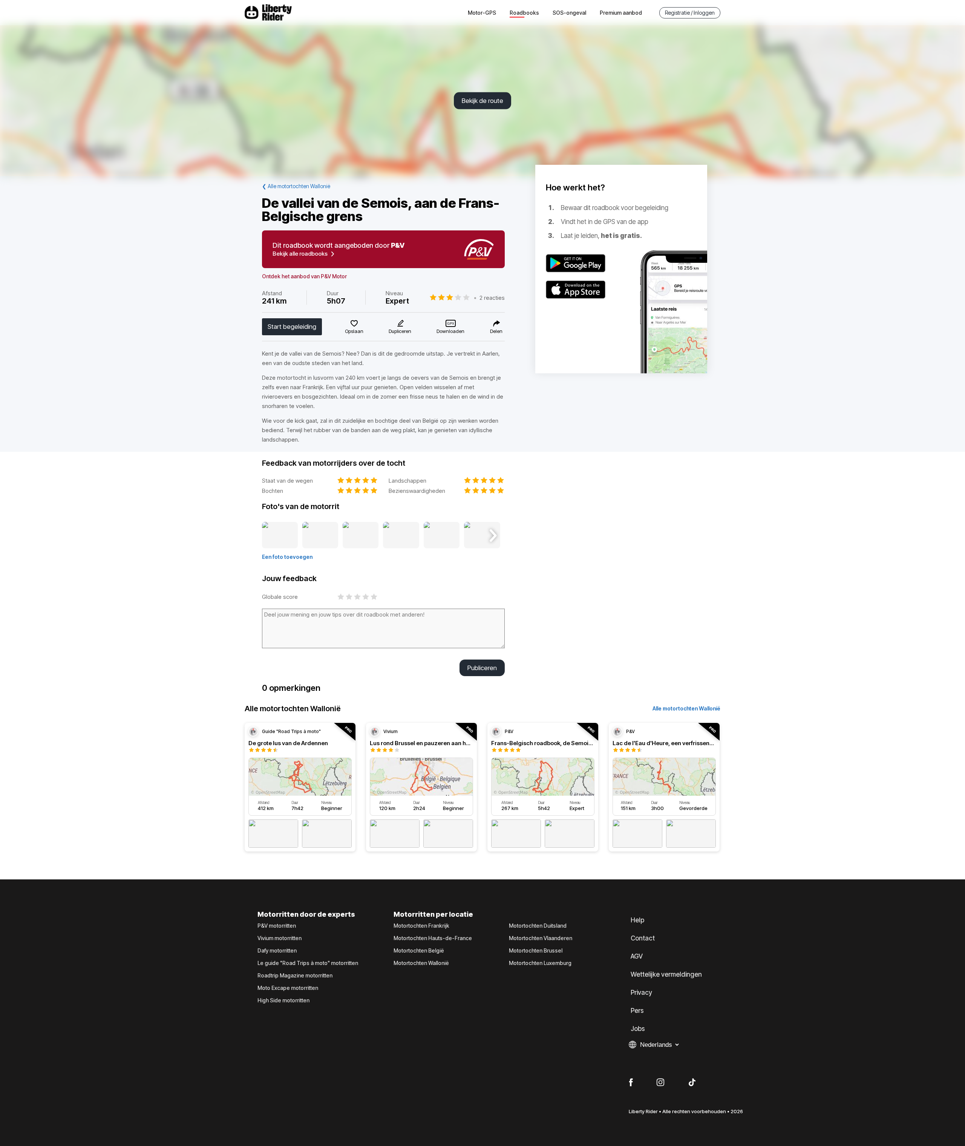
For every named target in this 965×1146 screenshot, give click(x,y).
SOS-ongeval (569, 12)
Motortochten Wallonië (421, 963)
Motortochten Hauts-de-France (433, 938)
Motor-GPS (482, 12)
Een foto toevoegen (287, 557)
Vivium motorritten (279, 938)
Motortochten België (419, 950)
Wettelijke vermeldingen (666, 974)
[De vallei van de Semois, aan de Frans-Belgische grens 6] (482, 535)
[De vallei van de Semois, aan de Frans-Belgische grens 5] (442, 535)
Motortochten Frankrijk (421, 925)
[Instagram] (660, 1082)
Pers (637, 1010)
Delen (496, 331)
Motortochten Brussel (535, 950)
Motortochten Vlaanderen (540, 938)
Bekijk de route (482, 100)
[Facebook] (631, 1082)
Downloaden (450, 331)
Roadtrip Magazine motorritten (294, 975)
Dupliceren (400, 331)
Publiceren (482, 668)
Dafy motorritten (277, 950)
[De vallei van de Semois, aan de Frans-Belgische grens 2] (320, 535)
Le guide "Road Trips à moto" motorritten (307, 963)
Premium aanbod (621, 12)
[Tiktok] (692, 1082)
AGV (637, 956)
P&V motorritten (276, 925)
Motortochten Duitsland (538, 925)
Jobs (638, 1028)
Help (637, 920)
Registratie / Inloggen (690, 12)
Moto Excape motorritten (287, 988)
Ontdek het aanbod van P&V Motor (304, 276)
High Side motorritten (283, 1000)
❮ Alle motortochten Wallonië (296, 186)
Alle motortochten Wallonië (686, 708)
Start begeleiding (292, 326)
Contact (643, 938)
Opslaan (354, 331)
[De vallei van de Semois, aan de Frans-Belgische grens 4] (401, 535)
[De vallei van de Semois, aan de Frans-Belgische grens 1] (280, 535)
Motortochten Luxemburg (540, 963)
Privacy (641, 992)
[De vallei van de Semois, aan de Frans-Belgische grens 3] (360, 535)
